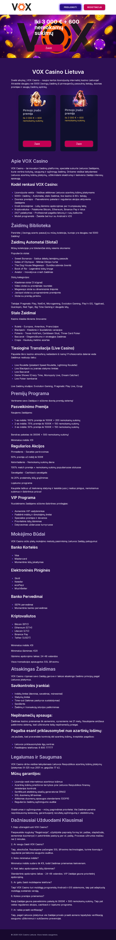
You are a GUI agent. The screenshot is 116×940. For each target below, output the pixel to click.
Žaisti (49, 48)
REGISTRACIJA (94, 7)
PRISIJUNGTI (70, 7)
